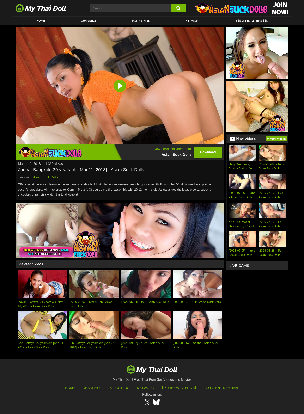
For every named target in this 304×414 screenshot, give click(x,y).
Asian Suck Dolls (45, 177)
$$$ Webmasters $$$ (180, 388)
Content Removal (222, 388)
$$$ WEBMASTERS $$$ (252, 20)
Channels (92, 388)
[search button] (178, 8)
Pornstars (141, 20)
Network (193, 20)
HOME (40, 20)
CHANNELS (88, 20)
